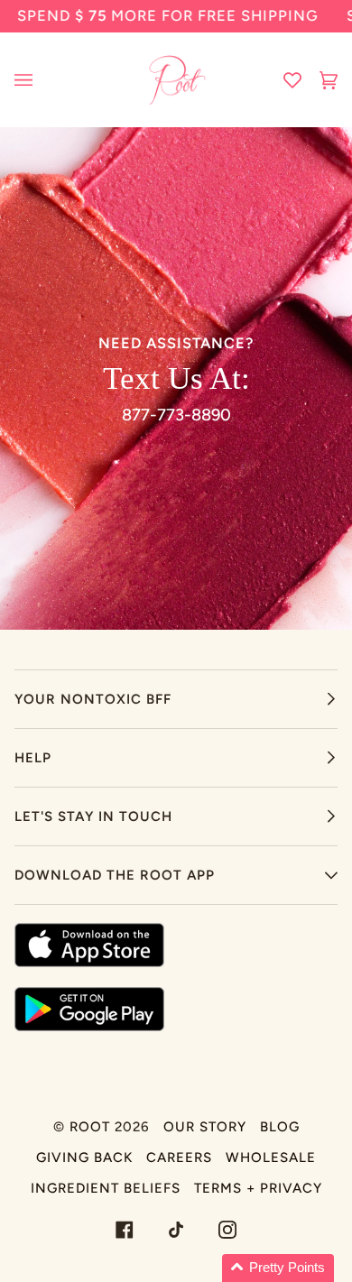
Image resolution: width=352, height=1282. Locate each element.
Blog (280, 1127)
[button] (278, 1268)
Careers (179, 1157)
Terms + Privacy (258, 1188)
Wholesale (271, 1157)
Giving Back (84, 1157)
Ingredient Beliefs (106, 1188)
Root (89, 1127)
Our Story (204, 1127)
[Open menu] (41, 79)
